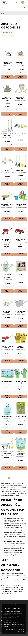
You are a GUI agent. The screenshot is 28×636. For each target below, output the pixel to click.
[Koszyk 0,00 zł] (22, 2)
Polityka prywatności (11, 629)
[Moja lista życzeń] (19, 2)
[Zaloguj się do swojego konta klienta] (17, 2)
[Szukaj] (25, 7)
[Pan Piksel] (6, 2)
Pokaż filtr (6, 42)
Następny (17, 478)
